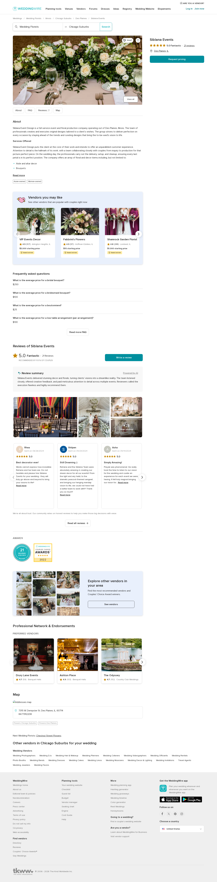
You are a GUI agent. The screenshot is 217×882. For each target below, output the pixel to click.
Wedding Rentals (180, 755)
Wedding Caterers (111, 755)
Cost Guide (67, 815)
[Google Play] (191, 802)
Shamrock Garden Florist (122, 239)
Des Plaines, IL (161, 51)
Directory (17, 843)
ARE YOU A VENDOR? (193, 3)
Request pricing (177, 59)
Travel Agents (184, 760)
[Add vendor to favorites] (138, 40)
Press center (19, 806)
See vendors (111, 604)
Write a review (124, 357)
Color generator (118, 802)
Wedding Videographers (135, 755)
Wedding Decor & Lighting (140, 760)
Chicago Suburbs (63, 18)
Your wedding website (72, 785)
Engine (65, 811)
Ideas (116, 8)
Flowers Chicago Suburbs (25, 723)
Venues (69, 8)
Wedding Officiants (159, 755)
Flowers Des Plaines (48, 723)
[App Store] (170, 802)
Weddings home (20, 785)
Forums (93, 8)
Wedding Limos (95, 760)
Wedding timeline (119, 798)
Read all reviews (76, 523)
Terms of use (19, 815)
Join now (199, 8)
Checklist (66, 789)
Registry (127, 8)
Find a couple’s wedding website (126, 821)
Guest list (66, 793)
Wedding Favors (41, 765)
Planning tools (53, 8)
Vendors (81, 8)
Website (144, 8)
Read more (19, 175)
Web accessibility (21, 832)
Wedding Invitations (165, 760)
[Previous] (17, 234)
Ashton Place (68, 675)
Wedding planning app (121, 785)
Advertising (18, 811)
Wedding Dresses (56, 760)
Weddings (18, 18)
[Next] (138, 234)
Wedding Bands (37, 760)
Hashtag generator (119, 789)
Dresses (105, 8)
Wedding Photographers (24, 755)
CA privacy (18, 828)
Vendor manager (69, 802)
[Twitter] (168, 814)
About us (17, 789)
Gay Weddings (19, 856)
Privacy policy (19, 819)
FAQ (30, 110)
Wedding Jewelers (21, 765)
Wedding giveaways (120, 793)
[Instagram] (181, 814)
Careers (16, 802)
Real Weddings (118, 806)
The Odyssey (112, 675)
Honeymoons (117, 811)
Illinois (48, 18)
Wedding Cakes (76, 760)
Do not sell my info (22, 823)
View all (130, 99)
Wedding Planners (90, 755)
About (18, 110)
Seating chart (68, 806)
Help (64, 819)
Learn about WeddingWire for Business (129, 832)
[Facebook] (162, 814)
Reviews (44, 110)
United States (173, 829)
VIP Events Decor (30, 239)
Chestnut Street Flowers (48, 735)
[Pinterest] (175, 814)
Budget (65, 798)
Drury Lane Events (27, 675)
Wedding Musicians (115, 760)
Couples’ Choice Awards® (25, 851)
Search (106, 26)
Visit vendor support (120, 836)
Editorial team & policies (24, 793)
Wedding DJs (45, 755)
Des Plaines (81, 18)
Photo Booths (19, 760)
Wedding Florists (34, 18)
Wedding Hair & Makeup (67, 755)
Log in (189, 8)
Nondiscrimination (21, 798)
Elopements (164, 8)
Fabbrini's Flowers (74, 239)
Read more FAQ (77, 332)
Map (58, 110)
